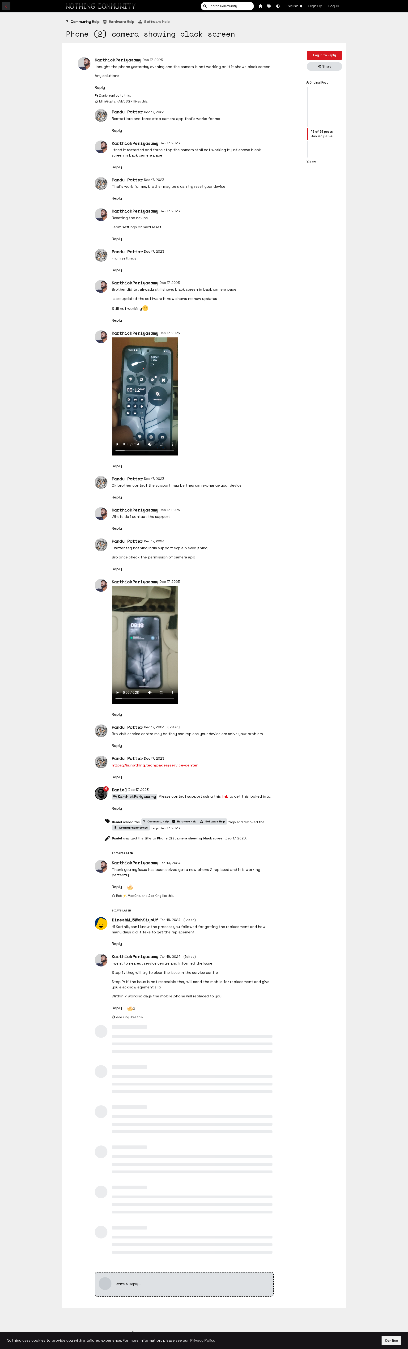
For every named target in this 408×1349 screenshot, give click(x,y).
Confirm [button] (391, 1340)
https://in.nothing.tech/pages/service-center (155, 765)
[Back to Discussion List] (6, 6)
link (225, 796)
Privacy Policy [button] (202, 1340)
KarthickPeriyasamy (137, 796)
